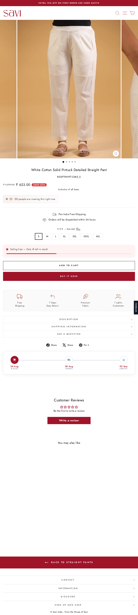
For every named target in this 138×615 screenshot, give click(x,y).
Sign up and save (68, 604)
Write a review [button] (69, 420)
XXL (75, 236)
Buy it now (69, 276)
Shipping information (69, 326)
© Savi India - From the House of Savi (69, 612)
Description (68, 319)
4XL (98, 236)
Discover (68, 596)
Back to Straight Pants (71, 562)
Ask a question (69, 333)
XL (64, 236)
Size (66, 228)
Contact (68, 579)
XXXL (86, 236)
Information (68, 588)
